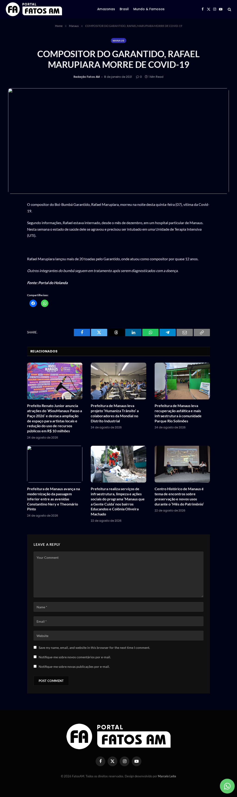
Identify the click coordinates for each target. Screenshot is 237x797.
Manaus (119, 40)
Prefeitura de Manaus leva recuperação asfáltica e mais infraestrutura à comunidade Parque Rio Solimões (178, 413)
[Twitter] (13, 238)
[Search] (229, 9)
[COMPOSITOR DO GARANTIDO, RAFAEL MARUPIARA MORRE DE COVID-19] (118, 141)
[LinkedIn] (13, 260)
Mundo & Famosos (149, 9)
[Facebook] (13, 227)
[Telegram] (13, 271)
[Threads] (13, 249)
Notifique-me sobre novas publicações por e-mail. (74, 666)
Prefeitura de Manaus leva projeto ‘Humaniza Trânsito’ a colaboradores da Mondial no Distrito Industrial (115, 413)
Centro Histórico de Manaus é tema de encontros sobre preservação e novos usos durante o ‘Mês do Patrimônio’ (179, 496)
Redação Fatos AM (87, 77)
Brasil (124, 9)
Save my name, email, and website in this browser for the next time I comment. (94, 648)
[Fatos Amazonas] (34, 9)
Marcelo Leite (167, 776)
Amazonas (106, 9)
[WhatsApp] (13, 216)
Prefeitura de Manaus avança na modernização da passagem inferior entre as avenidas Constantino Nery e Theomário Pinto (53, 498)
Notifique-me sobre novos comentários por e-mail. (75, 657)
